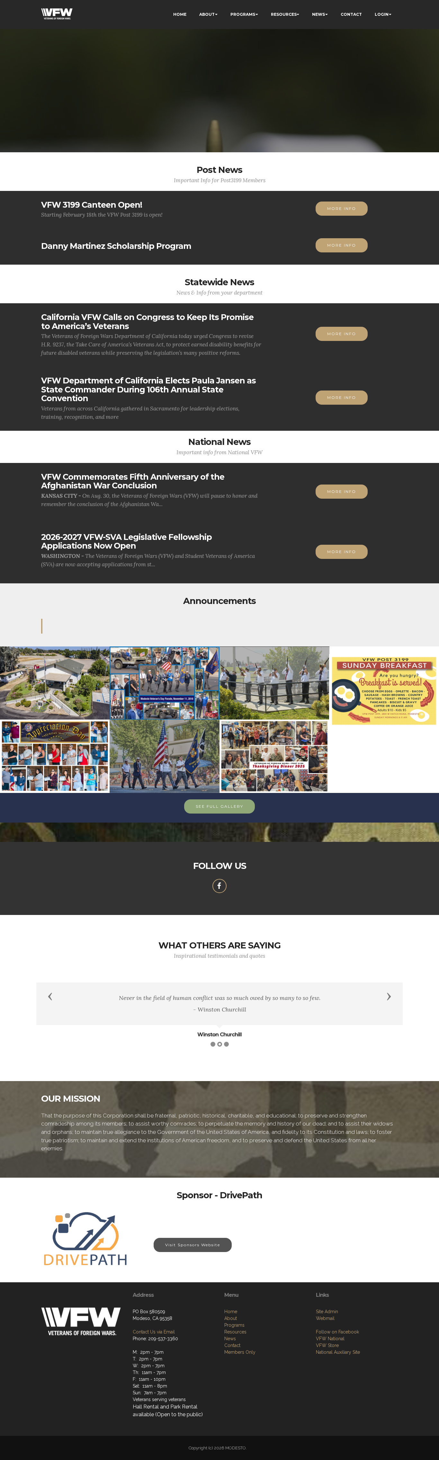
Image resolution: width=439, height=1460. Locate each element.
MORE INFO (341, 208)
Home (230, 1311)
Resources (235, 1331)
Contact (232, 1345)
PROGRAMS (242, 14)
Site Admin (327, 1311)
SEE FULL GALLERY (219, 806)
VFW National (330, 1338)
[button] (50, 996)
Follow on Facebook (337, 1331)
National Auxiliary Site (338, 1352)
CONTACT (351, 14)
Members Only (239, 1352)
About (230, 1318)
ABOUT (207, 14)
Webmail (325, 1318)
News (230, 1338)
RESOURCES (284, 14)
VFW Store (327, 1345)
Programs (234, 1325)
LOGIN (382, 14)
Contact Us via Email (154, 1331)
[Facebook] (219, 886)
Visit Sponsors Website (192, 1244)
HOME (179, 14)
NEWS (318, 14)
